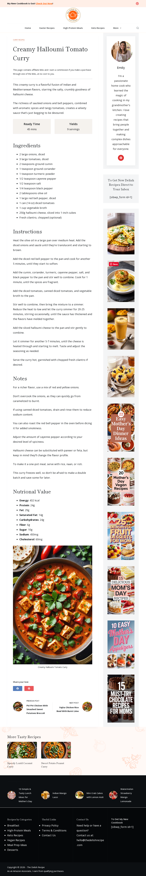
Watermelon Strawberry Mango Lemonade (126, 795)
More (115, 27)
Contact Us (49, 835)
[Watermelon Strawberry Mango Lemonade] (113, 795)
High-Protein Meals (73, 27)
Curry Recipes (19, 40)
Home (28, 27)
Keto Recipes (98, 27)
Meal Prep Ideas (17, 845)
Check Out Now (44, 3)
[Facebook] (17, 688)
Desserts (12, 850)
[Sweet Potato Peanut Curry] (56, 750)
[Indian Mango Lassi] (45, 795)
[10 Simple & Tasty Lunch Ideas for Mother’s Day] (11, 795)
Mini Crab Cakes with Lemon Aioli (95, 795)
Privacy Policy (50, 825)
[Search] (138, 28)
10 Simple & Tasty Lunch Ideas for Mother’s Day (25, 795)
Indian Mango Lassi (59, 795)
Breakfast (13, 825)
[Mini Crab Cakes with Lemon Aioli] (79, 795)
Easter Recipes (47, 27)
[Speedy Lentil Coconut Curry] (22, 750)
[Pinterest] (137, 3)
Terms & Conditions (54, 830)
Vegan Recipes (16, 840)
